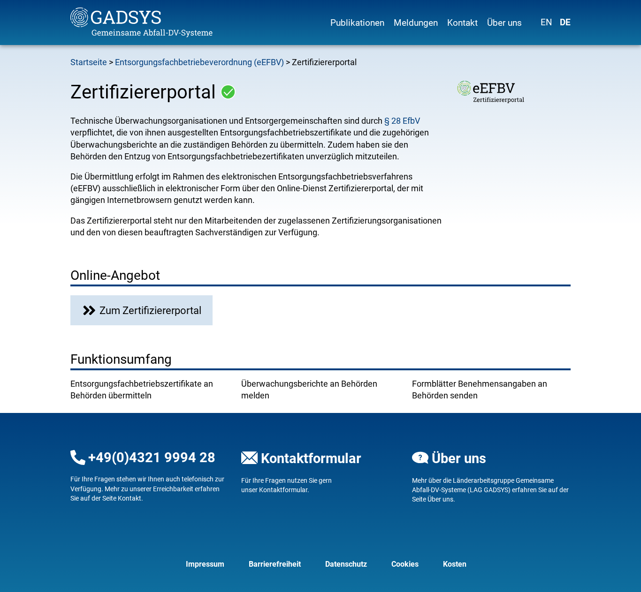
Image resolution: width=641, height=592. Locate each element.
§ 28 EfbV (402, 121)
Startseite (88, 62)
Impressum (205, 564)
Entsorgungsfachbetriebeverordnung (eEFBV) (199, 62)
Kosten (454, 564)
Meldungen (416, 22)
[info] (228, 92)
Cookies (405, 564)
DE (565, 22)
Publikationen (357, 22)
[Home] (149, 22)
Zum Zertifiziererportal (150, 310)
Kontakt (462, 22)
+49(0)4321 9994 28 (151, 457)
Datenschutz (346, 564)
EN (546, 22)
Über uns (504, 22)
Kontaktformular (311, 458)
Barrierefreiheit (275, 564)
